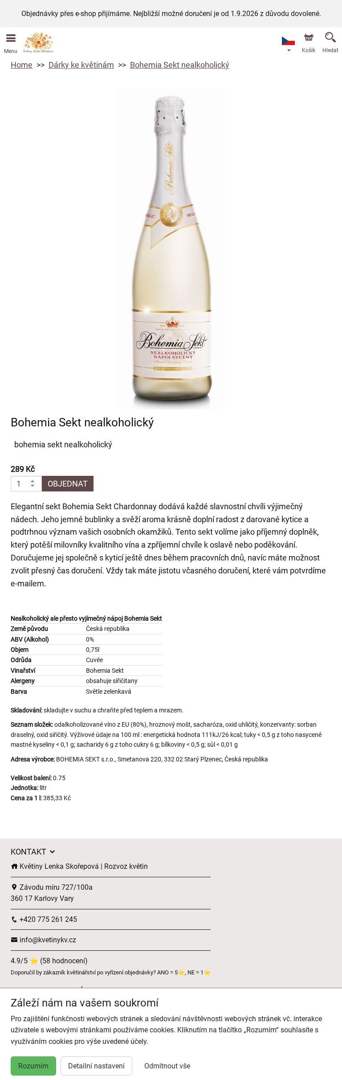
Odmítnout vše (167, 1066)
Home (22, 65)
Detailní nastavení (96, 1066)
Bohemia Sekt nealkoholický (179, 65)
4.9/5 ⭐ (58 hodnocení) (49, 961)
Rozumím (33, 1066)
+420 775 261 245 (47, 919)
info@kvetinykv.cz (47, 940)
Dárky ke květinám (81, 65)
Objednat (68, 483)
